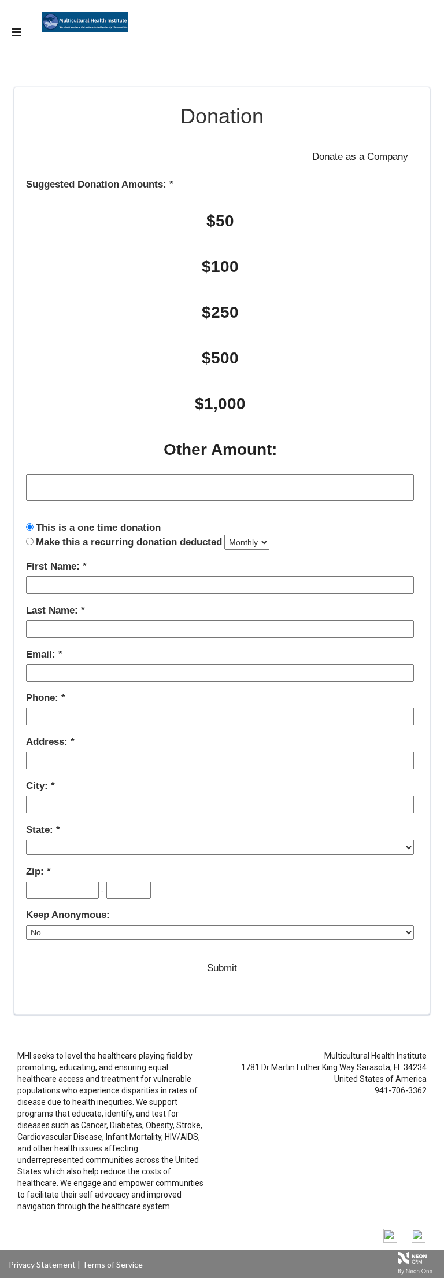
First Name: (54, 566)
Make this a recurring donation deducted (129, 542)
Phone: (43, 697)
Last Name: (53, 610)
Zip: (36, 871)
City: (38, 785)
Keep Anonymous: (68, 914)
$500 (220, 358)
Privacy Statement (42, 1264)
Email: (42, 654)
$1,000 (220, 404)
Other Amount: (220, 449)
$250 (220, 312)
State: (41, 829)
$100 (220, 267)
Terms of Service (112, 1264)
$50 (220, 221)
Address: (48, 741)
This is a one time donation (98, 527)
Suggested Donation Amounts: (97, 184)
